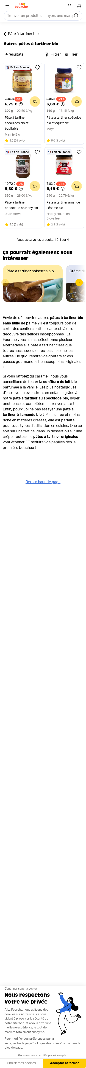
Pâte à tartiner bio (23, 34)
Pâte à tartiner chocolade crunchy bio (21, 205)
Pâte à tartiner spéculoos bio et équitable (16, 123)
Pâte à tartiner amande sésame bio (63, 205)
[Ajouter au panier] (35, 101)
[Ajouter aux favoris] (37, 67)
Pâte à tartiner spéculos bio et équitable (64, 120)
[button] (79, 282)
